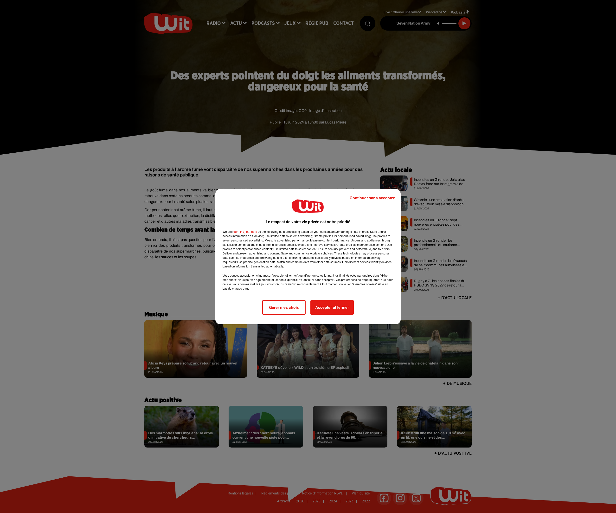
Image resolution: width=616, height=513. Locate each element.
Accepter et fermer (332, 307)
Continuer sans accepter (372, 198)
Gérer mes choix (284, 307)
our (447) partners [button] (245, 231)
